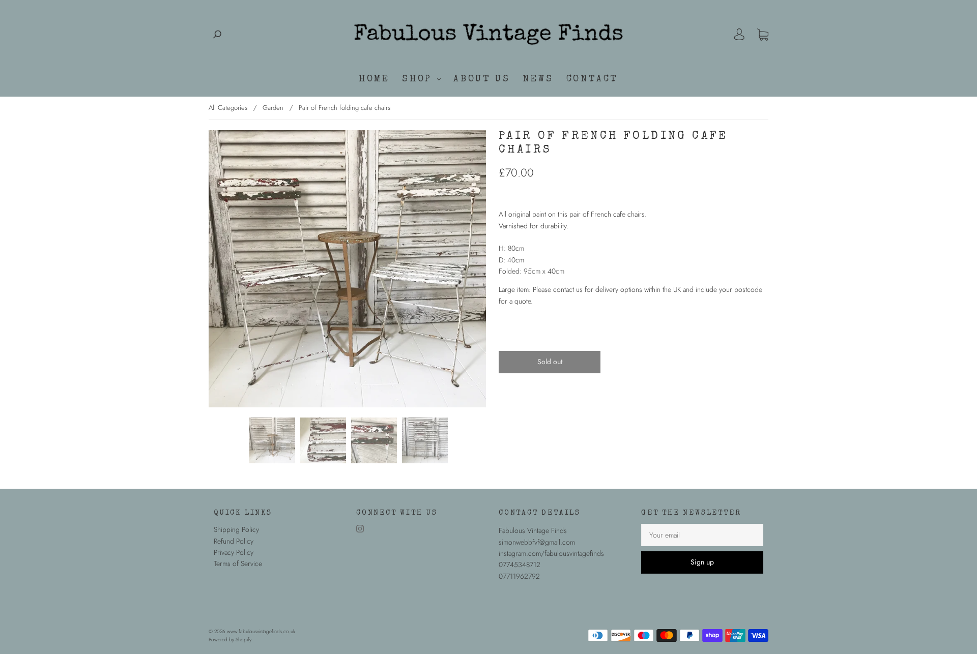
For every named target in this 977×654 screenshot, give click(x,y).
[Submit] (217, 34)
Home (374, 79)
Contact (592, 79)
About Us (481, 79)
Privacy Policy (233, 552)
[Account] (739, 34)
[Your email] (702, 535)
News (538, 79)
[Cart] (762, 34)
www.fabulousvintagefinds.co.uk (261, 631)
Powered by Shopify (230, 639)
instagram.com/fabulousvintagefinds (551, 553)
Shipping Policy (236, 529)
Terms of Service (238, 563)
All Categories (228, 107)
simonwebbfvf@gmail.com (537, 542)
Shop (419, 79)
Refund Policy (233, 541)
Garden (273, 107)
